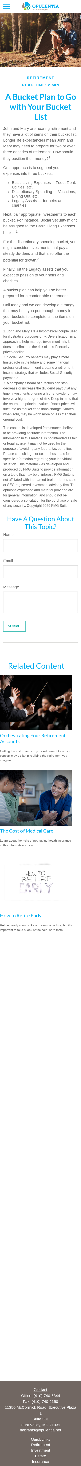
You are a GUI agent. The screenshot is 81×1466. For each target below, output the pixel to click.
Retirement (40, 1445)
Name (8, 535)
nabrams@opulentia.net (40, 1430)
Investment (40, 1450)
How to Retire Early (20, 915)
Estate (40, 1456)
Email (8, 561)
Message (11, 587)
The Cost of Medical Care (26, 831)
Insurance (40, 1462)
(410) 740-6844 (46, 1396)
